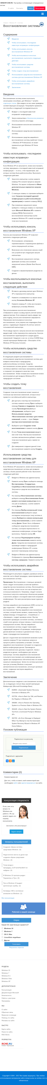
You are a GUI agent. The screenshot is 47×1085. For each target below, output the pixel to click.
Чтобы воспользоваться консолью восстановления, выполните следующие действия (26, 58)
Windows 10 (8, 928)
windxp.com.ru (42, 1078)
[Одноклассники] (10, 761)
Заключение (16, 87)
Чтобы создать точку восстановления (25, 71)
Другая (7, 940)
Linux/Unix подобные (12, 937)
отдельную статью (9, 103)
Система (20, 22)
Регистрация (39, 8)
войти (16, 783)
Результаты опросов (16, 947)
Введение (15, 39)
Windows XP (13, 22)
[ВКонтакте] (7, 761)
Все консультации (8, 898)
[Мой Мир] (13, 761)
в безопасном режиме (34, 118)
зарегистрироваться (28, 783)
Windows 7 (8, 931)
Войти (30, 8)
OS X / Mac (8, 934)
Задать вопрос (16, 832)
